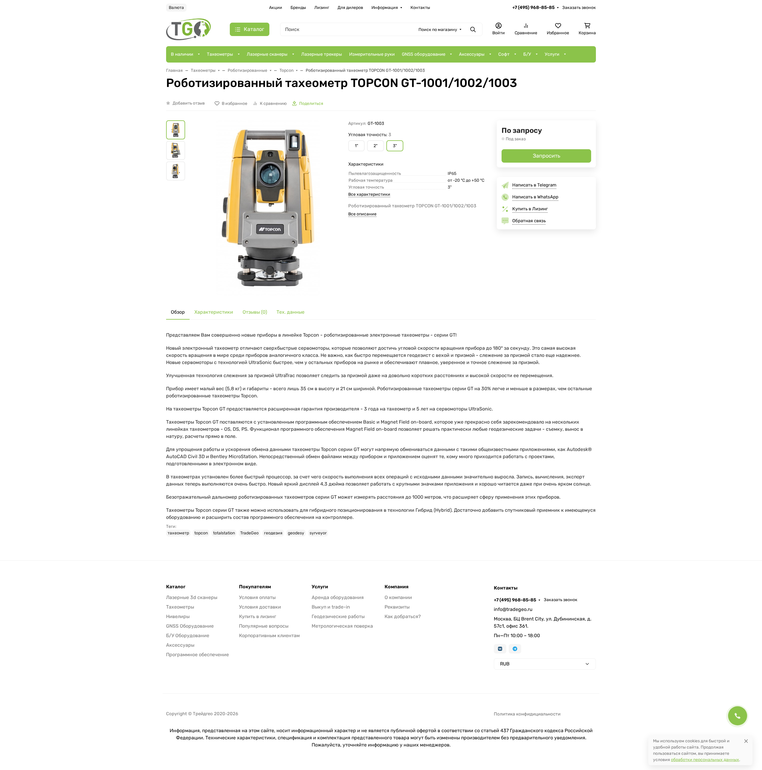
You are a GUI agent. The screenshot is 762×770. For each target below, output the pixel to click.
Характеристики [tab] (213, 312)
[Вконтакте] (500, 649)
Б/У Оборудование (187, 635)
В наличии (182, 54)
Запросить (546, 156)
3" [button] (395, 145)
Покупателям (255, 586)
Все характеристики (369, 194)
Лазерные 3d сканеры (191, 597)
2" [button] (375, 145)
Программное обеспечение (197, 654)
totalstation (224, 533)
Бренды (298, 7)
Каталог (175, 586)
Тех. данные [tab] (291, 312)
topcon (201, 533)
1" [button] (356, 145)
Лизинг (321, 7)
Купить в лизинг (257, 616)
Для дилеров (350, 7)
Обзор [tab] (178, 312)
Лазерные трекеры (321, 54)
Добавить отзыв (189, 103)
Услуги (552, 54)
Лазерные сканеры (267, 54)
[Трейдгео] (188, 29)
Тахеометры (220, 54)
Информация (384, 7)
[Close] (746, 741)
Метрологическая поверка (342, 626)
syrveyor (318, 533)
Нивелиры (178, 616)
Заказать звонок (579, 7)
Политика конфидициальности (527, 714)
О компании (398, 597)
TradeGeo (249, 533)
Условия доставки (260, 607)
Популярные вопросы (263, 626)
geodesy (296, 533)
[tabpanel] (381, 434)
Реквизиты (397, 607)
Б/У (527, 54)
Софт (504, 54)
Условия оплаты (257, 597)
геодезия (273, 533)
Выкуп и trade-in (331, 607)
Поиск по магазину (438, 29)
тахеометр (178, 533)
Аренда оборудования (338, 597)
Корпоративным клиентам (269, 635)
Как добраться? (403, 616)
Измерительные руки (372, 54)
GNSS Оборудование (190, 626)
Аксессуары (472, 54)
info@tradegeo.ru (513, 609)
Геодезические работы (338, 616)
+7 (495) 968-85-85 (533, 7)
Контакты (420, 7)
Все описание (362, 214)
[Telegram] (515, 649)
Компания (396, 586)
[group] (268, 207)
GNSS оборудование (423, 54)
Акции (275, 7)
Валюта (176, 7)
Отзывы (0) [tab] (255, 312)
